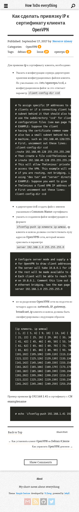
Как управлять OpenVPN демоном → (52, 446)
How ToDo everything (41, 5)
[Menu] (5, 5)
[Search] (73, 5)
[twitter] (51, 501)
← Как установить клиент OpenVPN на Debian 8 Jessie (38, 441)
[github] (43, 501)
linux (42, 52)
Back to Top (15, 432)
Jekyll (67, 493)
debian (24, 52)
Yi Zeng (47, 493)
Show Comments (40, 462)
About (40, 478)
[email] (27, 501)
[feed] (35, 501)
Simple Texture (23, 493)
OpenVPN (33, 47)
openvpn (61, 52)
